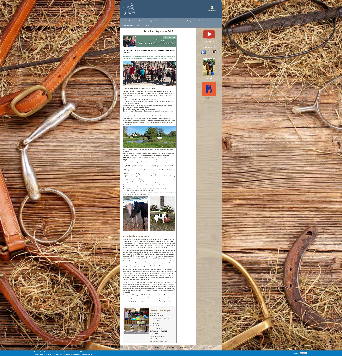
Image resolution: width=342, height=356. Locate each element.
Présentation (142, 21)
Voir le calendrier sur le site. (159, 342)
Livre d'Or (139, 25)
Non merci (303, 353)
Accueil (124, 21)
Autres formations (179, 21)
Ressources (132, 21)
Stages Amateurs (154, 21)
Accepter (296, 353)
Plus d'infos (88, 354)
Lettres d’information (127, 25)
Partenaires (183, 347)
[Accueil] (129, 9)
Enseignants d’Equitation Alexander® (197, 21)
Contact (148, 25)
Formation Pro (167, 21)
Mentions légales (170, 347)
